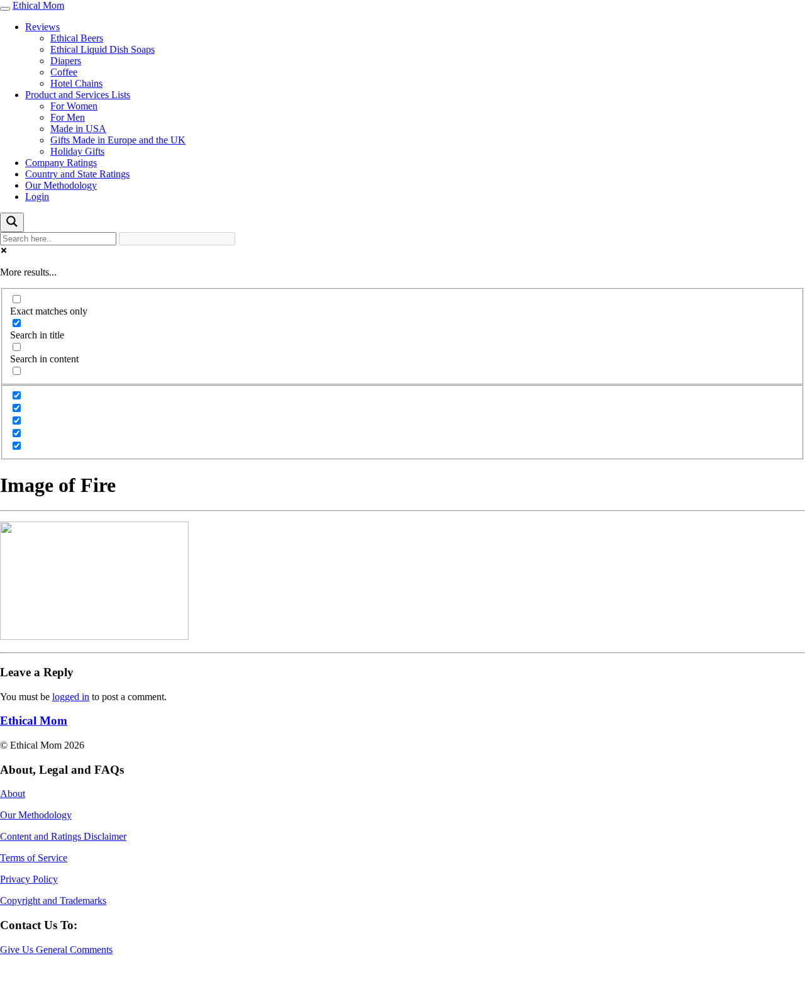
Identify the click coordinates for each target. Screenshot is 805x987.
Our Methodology (61, 185)
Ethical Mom (38, 5)
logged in (70, 696)
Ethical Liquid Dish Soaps (102, 49)
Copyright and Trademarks (53, 900)
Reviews (42, 26)
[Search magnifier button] (12, 222)
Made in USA (78, 128)
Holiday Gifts (77, 151)
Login (37, 196)
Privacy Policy (29, 879)
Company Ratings (61, 162)
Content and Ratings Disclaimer (63, 836)
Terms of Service (33, 857)
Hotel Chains (76, 83)
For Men (67, 117)
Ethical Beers (76, 38)
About (12, 793)
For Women (73, 106)
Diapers (65, 60)
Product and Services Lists (77, 94)
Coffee (63, 72)
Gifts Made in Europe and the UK (118, 140)
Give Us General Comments (56, 949)
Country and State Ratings (77, 174)
